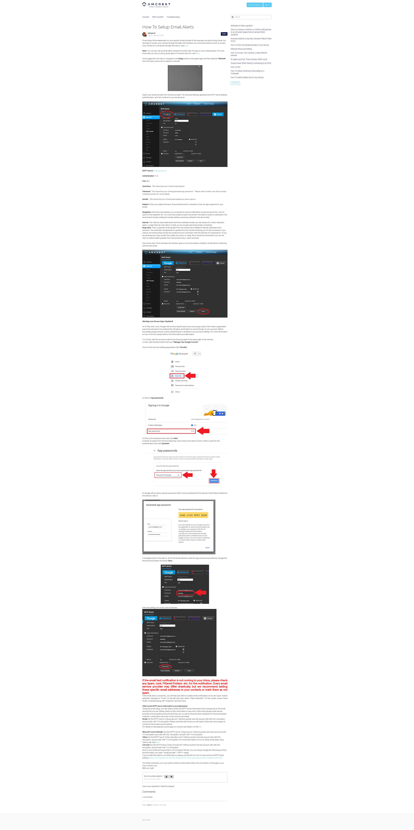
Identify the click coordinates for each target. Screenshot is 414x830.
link (200, 727)
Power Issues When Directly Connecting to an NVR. (251, 63)
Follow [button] (224, 34)
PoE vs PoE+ (236, 67)
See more (235, 83)
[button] (166, 776)
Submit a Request (255, 5)
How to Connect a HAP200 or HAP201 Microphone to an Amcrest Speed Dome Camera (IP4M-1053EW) (251, 32)
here (186, 46)
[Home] (156, 5)
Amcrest (145, 17)
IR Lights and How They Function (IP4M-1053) (249, 59)
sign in (149, 805)
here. (198, 53)
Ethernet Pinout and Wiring (241, 49)
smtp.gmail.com (160, 171)
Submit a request (167, 786)
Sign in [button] (267, 5)
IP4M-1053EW (158, 17)
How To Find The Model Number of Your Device (250, 45)
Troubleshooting (173, 17)
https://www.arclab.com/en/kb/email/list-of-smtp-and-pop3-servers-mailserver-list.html (185, 758)
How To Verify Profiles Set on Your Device (247, 77)
